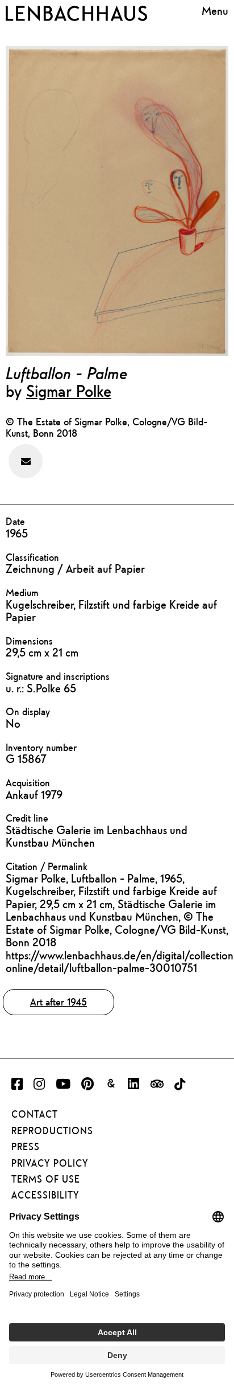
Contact (34, 1114)
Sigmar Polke (68, 390)
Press (25, 1147)
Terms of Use (45, 1179)
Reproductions (52, 1131)
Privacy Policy (50, 1163)
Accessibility (45, 1195)
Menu (215, 11)
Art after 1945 (58, 1002)
